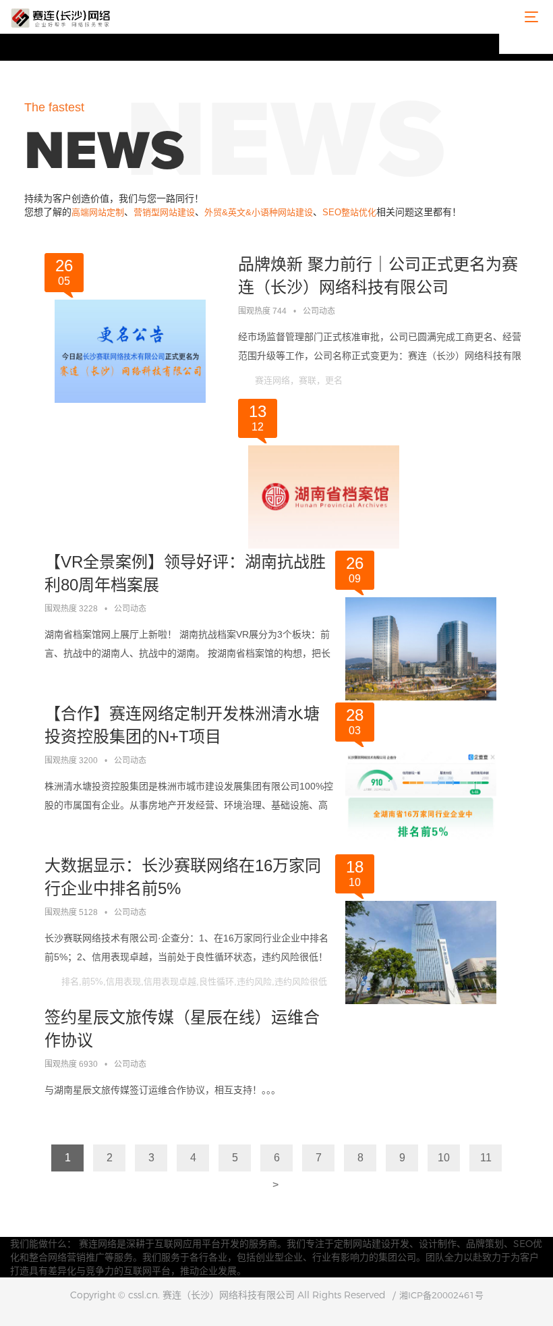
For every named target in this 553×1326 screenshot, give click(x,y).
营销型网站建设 (164, 212)
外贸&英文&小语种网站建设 (258, 212)
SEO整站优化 (349, 212)
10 (444, 1157)
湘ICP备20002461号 (441, 1295)
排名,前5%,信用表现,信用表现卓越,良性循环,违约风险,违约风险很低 (194, 981)
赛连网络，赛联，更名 (299, 380)
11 (486, 1157)
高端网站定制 (97, 212)
